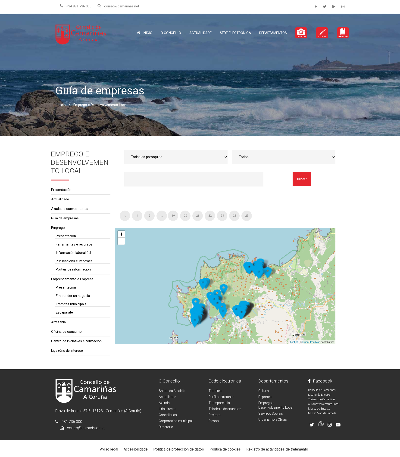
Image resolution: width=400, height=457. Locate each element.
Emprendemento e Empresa (72, 279)
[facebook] (316, 6)
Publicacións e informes (74, 261)
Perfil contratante (221, 397)
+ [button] (121, 234)
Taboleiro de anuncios (225, 409)
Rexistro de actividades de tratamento (277, 449)
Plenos (214, 421)
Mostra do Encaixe (319, 394)
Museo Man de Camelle (322, 413)
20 (185, 215)
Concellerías (168, 415)
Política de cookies (225, 449)
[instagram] (343, 6)
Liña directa (167, 409)
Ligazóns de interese (67, 350)
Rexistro (215, 415)
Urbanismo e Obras (272, 419)
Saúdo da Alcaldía (172, 391)
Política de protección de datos (178, 449)
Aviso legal (109, 449)
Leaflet (294, 342)
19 (173, 215)
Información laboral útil (73, 253)
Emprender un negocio (73, 296)
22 (210, 215)
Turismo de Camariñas (321, 399)
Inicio (147, 33)
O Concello (169, 381)
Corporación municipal (176, 421)
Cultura (263, 391)
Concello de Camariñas (322, 390)
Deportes (265, 397)
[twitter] (324, 6)
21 (197, 215)
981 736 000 (72, 422)
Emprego (58, 228)
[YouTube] (333, 6)
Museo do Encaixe (319, 408)
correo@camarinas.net (86, 428)
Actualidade (200, 33)
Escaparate (64, 312)
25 (246, 215)
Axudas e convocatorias (69, 209)
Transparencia (219, 403)
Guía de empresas (65, 218)
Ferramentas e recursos (74, 244)
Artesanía (58, 322)
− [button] (121, 241)
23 (222, 215)
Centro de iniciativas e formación (76, 341)
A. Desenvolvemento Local (323, 404)
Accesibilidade (136, 449)
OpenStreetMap (311, 342)
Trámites (215, 391)
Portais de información (73, 269)
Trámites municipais (71, 304)
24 (234, 215)
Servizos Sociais (270, 413)
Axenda (164, 403)
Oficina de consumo (66, 332)
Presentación (61, 190)
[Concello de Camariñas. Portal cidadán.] (80, 34)
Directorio (166, 427)
